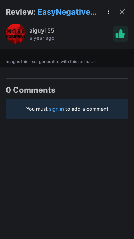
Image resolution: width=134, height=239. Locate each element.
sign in (56, 109)
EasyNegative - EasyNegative (67, 12)
